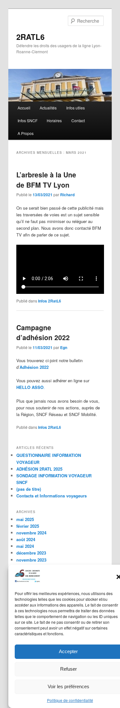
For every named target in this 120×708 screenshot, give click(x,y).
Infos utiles (75, 107)
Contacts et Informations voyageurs (51, 496)
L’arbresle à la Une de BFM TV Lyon (46, 180)
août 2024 (25, 539)
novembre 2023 (31, 560)
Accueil (24, 107)
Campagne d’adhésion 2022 (43, 332)
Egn (63, 347)
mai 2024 (25, 546)
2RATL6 (30, 36)
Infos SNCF (27, 120)
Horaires (54, 120)
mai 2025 (25, 519)
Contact (78, 120)
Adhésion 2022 (34, 367)
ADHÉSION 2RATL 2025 (39, 469)
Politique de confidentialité (70, 700)
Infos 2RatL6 (49, 301)
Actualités (48, 107)
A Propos (26, 133)
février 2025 (27, 526)
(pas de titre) (28, 489)
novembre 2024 (31, 533)
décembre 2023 (31, 553)
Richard (67, 194)
